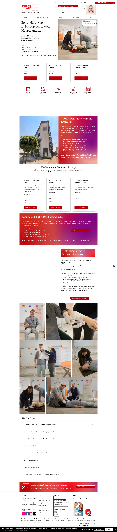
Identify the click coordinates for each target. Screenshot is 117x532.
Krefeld (48, 520)
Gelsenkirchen (33, 520)
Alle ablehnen (99, 529)
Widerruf (56, 512)
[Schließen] (115, 529)
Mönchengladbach (69, 520)
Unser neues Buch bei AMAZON (81, 498)
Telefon (93, 2)
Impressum (57, 514)
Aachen (53, 518)
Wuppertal (30, 522)
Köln (56, 520)
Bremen (74, 518)
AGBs (55, 511)
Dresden (91, 518)
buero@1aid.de (76, 2)
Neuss (81, 520)
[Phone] (114, 266)
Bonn (65, 518)
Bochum (61, 518)
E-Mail (89, 2)
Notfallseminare (42, 503)
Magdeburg (61, 520)
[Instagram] (23, 513)
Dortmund (79, 518)
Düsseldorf (85, 518)
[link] (33, 67)
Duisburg (23, 520)
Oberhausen (87, 520)
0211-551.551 (25, 504)
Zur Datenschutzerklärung (20, 530)
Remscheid (24, 522)
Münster (77, 520)
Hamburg (40, 520)
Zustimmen (109, 529)
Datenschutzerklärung (60, 509)
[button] (60, 18)
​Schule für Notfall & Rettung (30, 12)
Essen (27, 520)
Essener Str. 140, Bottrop (30, 51)
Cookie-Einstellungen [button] (87, 529)
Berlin (56, 518)
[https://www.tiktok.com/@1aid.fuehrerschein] (34, 513)
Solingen (93, 520)
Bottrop (69, 518)
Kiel (44, 520)
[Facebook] (27, 513)
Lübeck (52, 520)
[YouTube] (30, 513)
